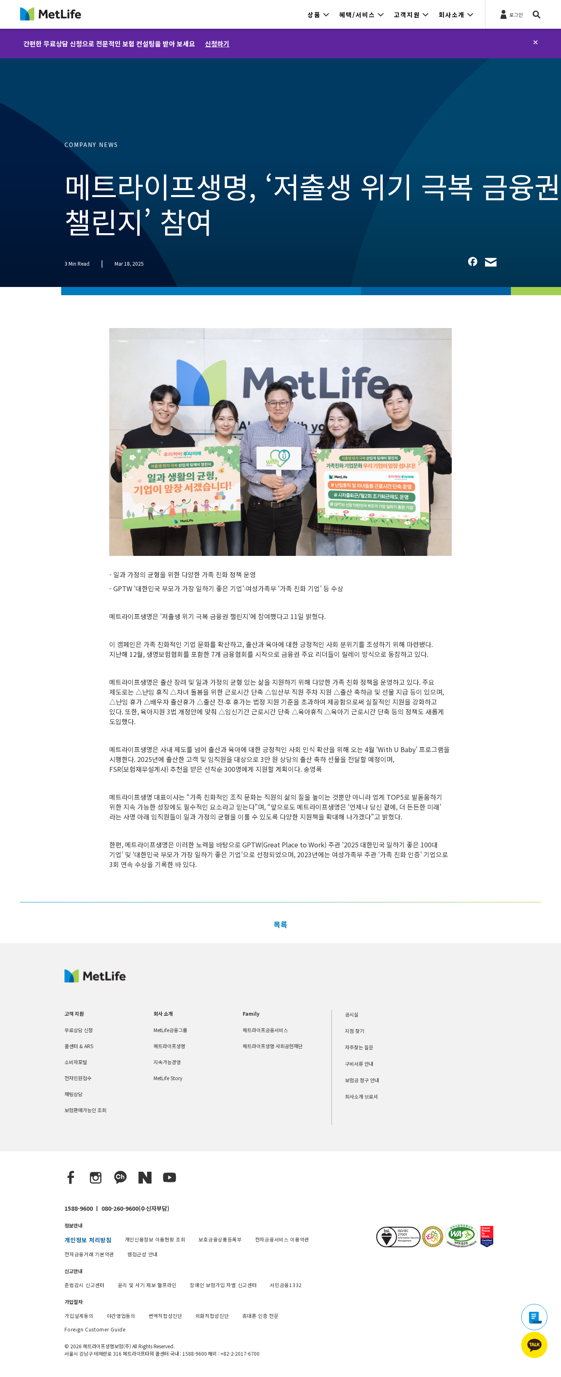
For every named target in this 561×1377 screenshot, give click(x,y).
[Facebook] (71, 1178)
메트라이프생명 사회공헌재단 (273, 1045)
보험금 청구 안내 (362, 1079)
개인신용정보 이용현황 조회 (155, 1239)
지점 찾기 (354, 1030)
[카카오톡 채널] (120, 1178)
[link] (472, 261)
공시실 (352, 1014)
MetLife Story (168, 1077)
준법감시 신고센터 (84, 1284)
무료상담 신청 (78, 1029)
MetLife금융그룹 (170, 1029)
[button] (318, 14)
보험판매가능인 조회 (85, 1109)
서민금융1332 (286, 1284)
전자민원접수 (78, 1077)
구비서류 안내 (359, 1063)
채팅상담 (73, 1093)
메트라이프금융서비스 (265, 1029)
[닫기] (535, 42)
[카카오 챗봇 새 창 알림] (534, 1345)
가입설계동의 (78, 1315)
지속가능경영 (167, 1061)
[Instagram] (95, 1178)
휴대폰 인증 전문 (260, 1315)
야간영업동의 (121, 1315)
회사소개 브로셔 (361, 1096)
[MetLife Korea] (95, 980)
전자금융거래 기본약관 (89, 1254)
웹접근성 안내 (142, 1254)
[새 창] (432, 1244)
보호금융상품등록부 (219, 1239)
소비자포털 (75, 1061)
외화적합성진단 (212, 1315)
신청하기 (217, 43)
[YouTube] (169, 1178)
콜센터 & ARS (78, 1045)
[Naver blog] (145, 1178)
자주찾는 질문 (359, 1047)
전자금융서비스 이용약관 (282, 1239)
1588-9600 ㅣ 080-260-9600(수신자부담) (116, 1208)
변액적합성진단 (165, 1315)
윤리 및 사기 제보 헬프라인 (147, 1284)
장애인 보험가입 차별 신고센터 (223, 1284)
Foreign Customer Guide (94, 1329)
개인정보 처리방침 (87, 1240)
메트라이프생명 (169, 1045)
